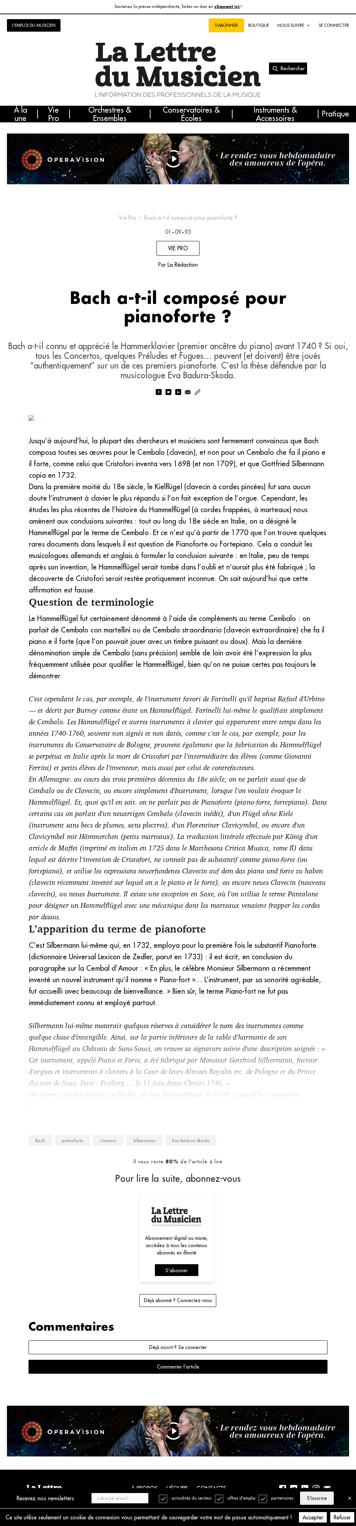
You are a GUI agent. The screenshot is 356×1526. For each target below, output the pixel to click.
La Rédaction (183, 264)
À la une (20, 114)
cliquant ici (227, 7)
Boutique (258, 25)
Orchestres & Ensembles (109, 114)
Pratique (335, 114)
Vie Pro (53, 114)
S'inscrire (316, 1498)
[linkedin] (178, 392)
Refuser (342, 1517)
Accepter (312, 1517)
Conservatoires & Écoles (191, 114)
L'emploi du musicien (34, 25)
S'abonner (176, 1270)
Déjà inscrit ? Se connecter (178, 1347)
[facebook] (158, 392)
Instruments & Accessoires (275, 114)
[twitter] (168, 392)
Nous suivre (290, 25)
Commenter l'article (178, 1367)
